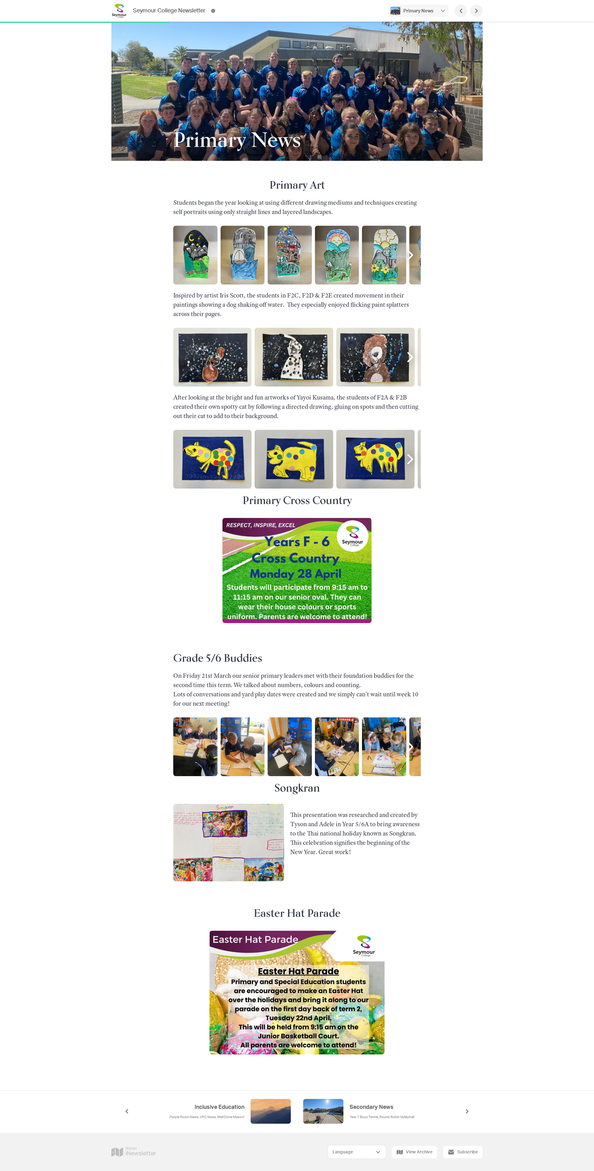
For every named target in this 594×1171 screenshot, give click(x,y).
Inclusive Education (219, 1107)
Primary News (418, 11)
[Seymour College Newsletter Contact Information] (213, 10)
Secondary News (372, 1107)
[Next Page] (476, 11)
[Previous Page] (461, 11)
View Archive (419, 1152)
